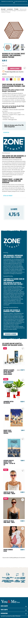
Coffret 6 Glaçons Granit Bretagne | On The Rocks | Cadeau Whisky (9, 372)
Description (6, 132)
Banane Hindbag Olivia (8, 550)
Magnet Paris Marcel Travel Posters (8, 431)
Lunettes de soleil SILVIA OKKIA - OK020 (9, 493)
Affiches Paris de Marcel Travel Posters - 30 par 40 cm (9, 463)
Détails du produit (7, 195)
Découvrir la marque (10, 334)
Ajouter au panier (14, 68)
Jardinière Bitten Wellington (8, 402)
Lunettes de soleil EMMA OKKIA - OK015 (9, 521)
